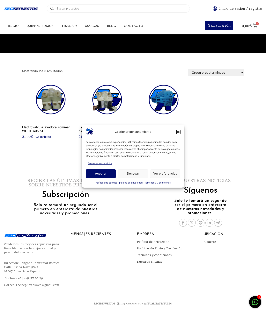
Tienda (67, 26)
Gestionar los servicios (100, 163)
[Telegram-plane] (218, 223)
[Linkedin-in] (209, 223)
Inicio (13, 26)
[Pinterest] (200, 223)
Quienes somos (40, 26)
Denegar (133, 173)
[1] (255, 304)
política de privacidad (131, 182)
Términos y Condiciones (157, 182)
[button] (178, 132)
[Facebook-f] (183, 223)
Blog (111, 26)
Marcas (92, 26)
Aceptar (101, 173)
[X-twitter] (192, 223)
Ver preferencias (165, 173)
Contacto (133, 26)
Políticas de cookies (106, 182)
